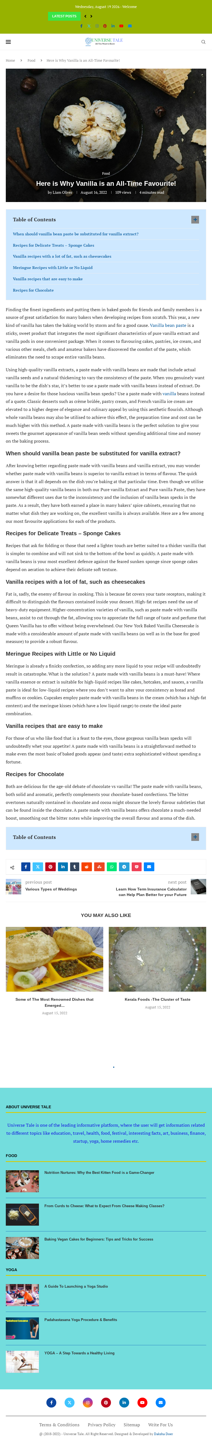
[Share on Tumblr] (74, 866)
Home (10, 60)
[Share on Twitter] (38, 866)
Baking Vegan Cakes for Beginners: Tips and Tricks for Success (98, 1239)
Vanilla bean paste (168, 325)
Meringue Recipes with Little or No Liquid (52, 267)
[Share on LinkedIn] (63, 866)
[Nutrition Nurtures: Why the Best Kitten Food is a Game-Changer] (22, 1181)
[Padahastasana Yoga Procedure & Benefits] (22, 1328)
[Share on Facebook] (25, 866)
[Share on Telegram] (124, 866)
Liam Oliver (62, 192)
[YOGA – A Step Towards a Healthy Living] (22, 1362)
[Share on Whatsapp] (112, 866)
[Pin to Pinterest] (50, 866)
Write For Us (160, 1425)
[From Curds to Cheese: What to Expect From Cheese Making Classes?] (22, 1215)
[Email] (130, 25)
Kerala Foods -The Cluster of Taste (157, 999)
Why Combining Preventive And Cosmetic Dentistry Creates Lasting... (103, 16)
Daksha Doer (163, 1434)
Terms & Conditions (59, 1425)
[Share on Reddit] (86, 866)
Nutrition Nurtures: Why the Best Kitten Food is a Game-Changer (99, 1173)
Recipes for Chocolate (33, 290)
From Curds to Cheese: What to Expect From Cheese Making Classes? (104, 1206)
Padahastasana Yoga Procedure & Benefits (80, 1320)
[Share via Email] (149, 866)
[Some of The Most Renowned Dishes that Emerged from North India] (54, 959)
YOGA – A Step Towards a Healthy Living (79, 1353)
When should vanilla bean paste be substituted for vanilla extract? (76, 233)
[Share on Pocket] (137, 866)
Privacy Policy (101, 1425)
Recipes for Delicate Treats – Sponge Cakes (53, 245)
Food (31, 60)
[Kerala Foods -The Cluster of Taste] (157, 959)
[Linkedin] (113, 25)
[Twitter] (89, 25)
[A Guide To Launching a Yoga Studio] (22, 1295)
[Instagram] (97, 25)
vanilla (170, 394)
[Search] (203, 42)
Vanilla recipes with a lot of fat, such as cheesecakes (62, 256)
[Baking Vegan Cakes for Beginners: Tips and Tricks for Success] (22, 1248)
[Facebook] (81, 25)
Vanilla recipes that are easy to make (48, 278)
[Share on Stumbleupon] (99, 866)
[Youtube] (121, 25)
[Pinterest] (105, 25)
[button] (85, 16)
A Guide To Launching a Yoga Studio (76, 1286)
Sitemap (132, 1425)
